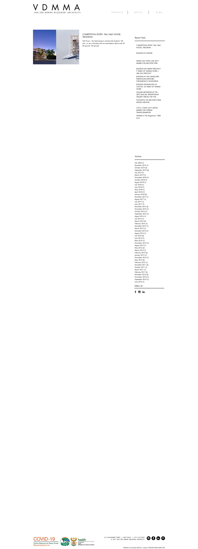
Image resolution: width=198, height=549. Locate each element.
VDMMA (58, 7)
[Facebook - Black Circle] (153, 538)
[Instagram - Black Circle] (148, 538)
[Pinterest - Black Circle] (163, 538)
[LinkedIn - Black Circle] (158, 538)
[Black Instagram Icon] (139, 291)
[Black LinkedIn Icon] (143, 291)
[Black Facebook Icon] (135, 291)
